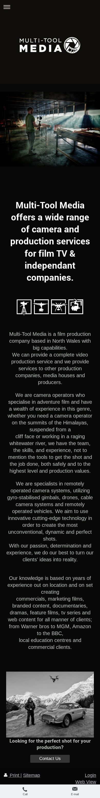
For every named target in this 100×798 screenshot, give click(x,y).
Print (14, 775)
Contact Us (50, 758)
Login (90, 775)
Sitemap (31, 775)
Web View (85, 781)
